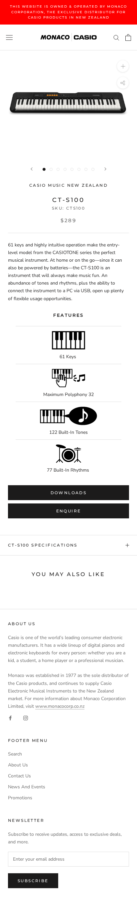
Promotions (20, 798)
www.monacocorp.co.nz (59, 706)
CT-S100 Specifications (42, 545)
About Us (18, 765)
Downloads (69, 492)
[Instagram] (25, 717)
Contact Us (19, 776)
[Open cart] (128, 37)
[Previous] (32, 168)
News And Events (26, 787)
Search (15, 754)
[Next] (105, 168)
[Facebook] (10, 717)
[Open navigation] (9, 37)
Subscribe (33, 880)
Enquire (68, 510)
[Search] (116, 37)
